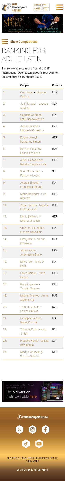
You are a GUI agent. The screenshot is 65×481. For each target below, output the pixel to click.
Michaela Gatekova (32, 130)
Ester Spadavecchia (32, 119)
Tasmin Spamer (30, 288)
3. (4, 115)
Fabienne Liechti (30, 175)
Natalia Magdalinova (33, 164)
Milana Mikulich (30, 220)
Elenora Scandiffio (31, 232)
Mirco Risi (26, 261)
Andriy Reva (27, 250)
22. (5, 329)
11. (5, 205)
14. (5, 239)
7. (4, 160)
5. (4, 137)
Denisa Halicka (29, 311)
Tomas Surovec (29, 307)
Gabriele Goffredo (31, 115)
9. (4, 182)
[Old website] (32, 391)
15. (5, 250)
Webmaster (32, 461)
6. (4, 148)
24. (5, 352)
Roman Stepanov (30, 148)
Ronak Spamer (29, 284)
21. (5, 318)
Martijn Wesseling (31, 352)
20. (5, 307)
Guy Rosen (26, 92)
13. (5, 227)
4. (4, 126)
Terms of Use (35, 458)
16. (5, 261)
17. (5, 273)
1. (4, 92)
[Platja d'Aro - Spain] (32, 23)
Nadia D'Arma (28, 322)
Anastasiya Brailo (31, 254)
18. (5, 284)
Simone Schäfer (29, 356)
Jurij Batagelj (28, 103)
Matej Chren (27, 239)
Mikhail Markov (29, 295)
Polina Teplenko (30, 153)
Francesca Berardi (31, 186)
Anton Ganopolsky (31, 160)
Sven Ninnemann (30, 171)
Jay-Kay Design (41, 469)
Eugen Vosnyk (29, 137)
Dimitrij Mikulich (30, 216)
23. (5, 340)
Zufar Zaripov (28, 205)
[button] (32, 41)
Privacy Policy (50, 458)
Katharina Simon (30, 141)
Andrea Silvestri (29, 182)
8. (4, 171)
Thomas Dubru (29, 329)
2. (4, 103)
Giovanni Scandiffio (32, 227)
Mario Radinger (29, 194)
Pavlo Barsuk (28, 273)
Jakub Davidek (29, 126)
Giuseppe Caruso (30, 318)
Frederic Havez (29, 340)
